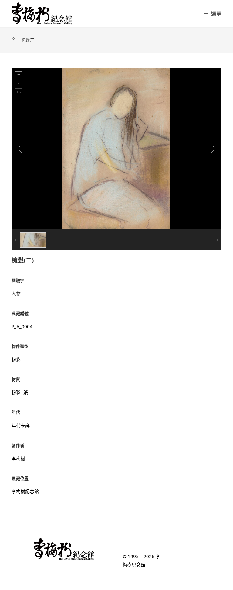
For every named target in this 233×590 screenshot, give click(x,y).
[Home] (13, 39)
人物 (16, 293)
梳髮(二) (29, 39)
